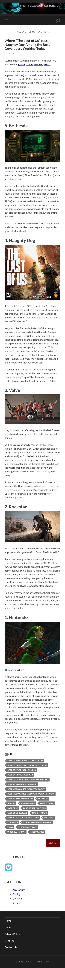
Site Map (9, 940)
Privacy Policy (12, 933)
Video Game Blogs (27, 827)
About (8, 927)
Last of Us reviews (17, 813)
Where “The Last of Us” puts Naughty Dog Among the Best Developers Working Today (27, 44)
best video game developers (22, 784)
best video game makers (20, 798)
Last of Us (12, 808)
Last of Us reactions (34, 808)
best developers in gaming (21, 770)
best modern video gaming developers (28, 779)
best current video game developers (27, 765)
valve (10, 827)
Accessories (18, 889)
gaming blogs (28, 803)
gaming (11, 803)
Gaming (16, 894)
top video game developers (37, 822)
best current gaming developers (25, 760)
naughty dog (39, 813)
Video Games (37, 832)
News (12, 754)
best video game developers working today (31, 794)
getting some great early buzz (34, 64)
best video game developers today (26, 789)
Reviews (16, 903)
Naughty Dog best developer (23, 817)
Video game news (16, 832)
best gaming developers (20, 775)
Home (8, 920)
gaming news (47, 803)
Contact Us (11, 947)
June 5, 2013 (11, 53)
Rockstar (12, 822)
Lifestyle (17, 898)
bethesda (43, 798)
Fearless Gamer (33, 961)
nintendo (49, 817)
